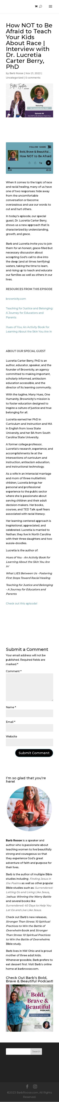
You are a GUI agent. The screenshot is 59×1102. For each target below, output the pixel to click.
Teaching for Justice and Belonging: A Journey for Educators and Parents (29, 313)
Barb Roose (16, 73)
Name (11, 707)
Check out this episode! (21, 603)
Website (11, 736)
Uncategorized (14, 77)
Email (10, 721)
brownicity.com (16, 298)
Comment (13, 671)
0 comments (32, 77)
